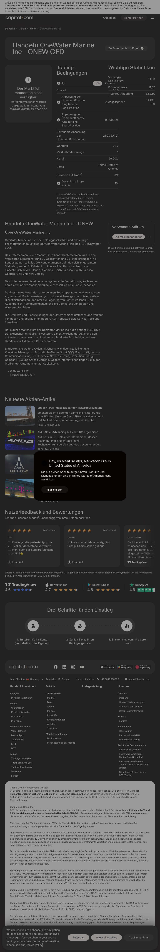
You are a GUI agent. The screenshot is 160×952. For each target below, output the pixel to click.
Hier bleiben (54, 489)
